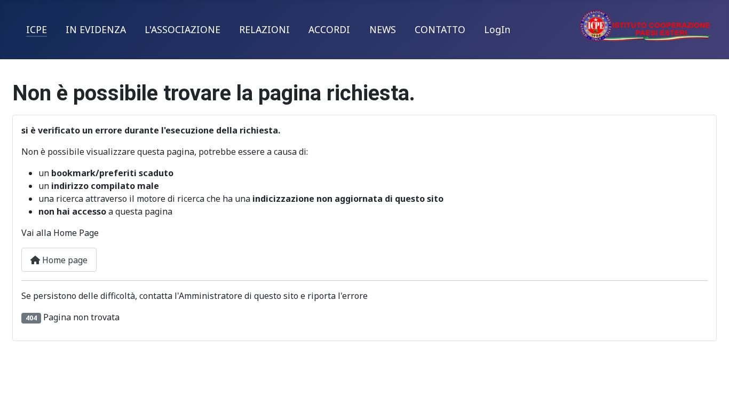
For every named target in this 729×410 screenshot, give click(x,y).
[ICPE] (645, 24)
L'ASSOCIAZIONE (182, 29)
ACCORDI (329, 29)
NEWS (382, 29)
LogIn (497, 29)
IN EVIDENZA (96, 29)
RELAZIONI (264, 29)
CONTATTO (440, 29)
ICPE (36, 29)
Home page (64, 260)
